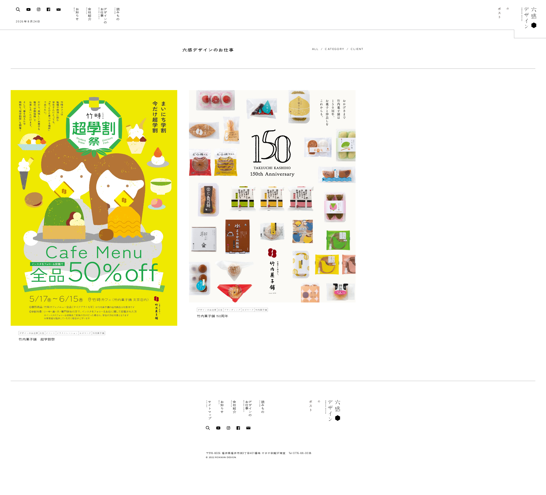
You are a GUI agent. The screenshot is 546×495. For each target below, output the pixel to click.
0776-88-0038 (302, 453)
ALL (315, 49)
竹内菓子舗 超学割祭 (37, 339)
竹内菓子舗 (98, 333)
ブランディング (232, 309)
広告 (42, 333)
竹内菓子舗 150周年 (212, 316)
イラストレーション (67, 333)
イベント (50, 333)
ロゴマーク (85, 333)
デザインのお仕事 (28, 333)
